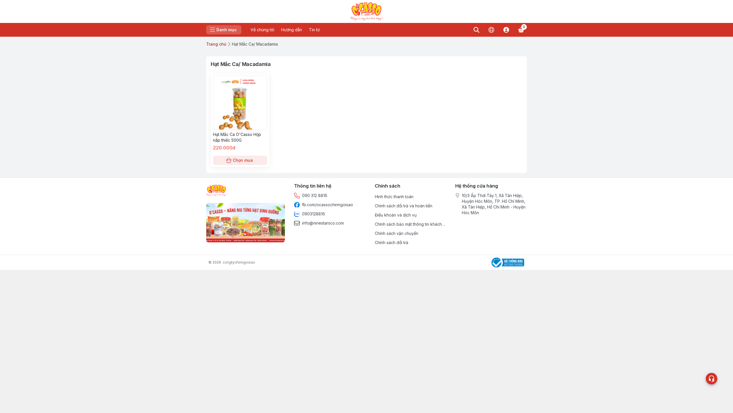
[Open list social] (711, 378)
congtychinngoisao (239, 262)
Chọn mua (243, 160)
